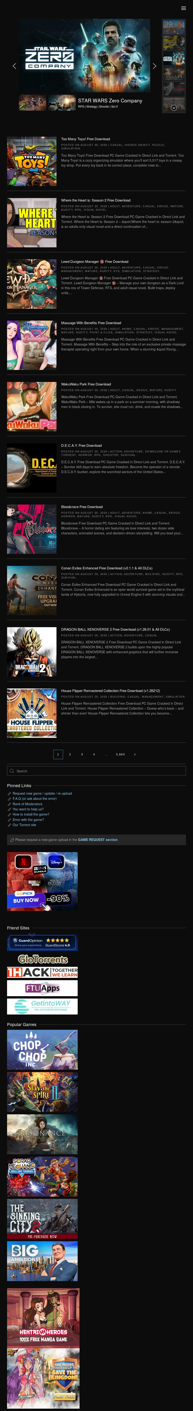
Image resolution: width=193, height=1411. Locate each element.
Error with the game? (28, 819)
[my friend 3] (42, 971)
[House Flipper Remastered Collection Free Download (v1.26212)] (31, 712)
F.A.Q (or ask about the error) (35, 798)
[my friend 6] (42, 987)
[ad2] (40, 1318)
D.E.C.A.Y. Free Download (81, 445)
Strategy (151, 271)
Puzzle (158, 145)
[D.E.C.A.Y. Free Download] (31, 467)
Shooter (111, 455)
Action (116, 451)
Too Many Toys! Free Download (85, 138)
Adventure (131, 206)
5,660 (120, 754)
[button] (183, 8)
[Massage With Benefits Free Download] (31, 344)
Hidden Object (137, 145)
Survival (128, 455)
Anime (127, 328)
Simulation (70, 148)
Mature (177, 206)
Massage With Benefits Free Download (91, 322)
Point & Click (101, 332)
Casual (116, 145)
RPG (78, 209)
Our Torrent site (24, 824)
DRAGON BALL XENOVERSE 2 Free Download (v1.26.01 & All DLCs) (115, 629)
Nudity (67, 209)
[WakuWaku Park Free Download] (31, 406)
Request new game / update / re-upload (42, 793)
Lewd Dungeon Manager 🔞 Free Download (94, 261)
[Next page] (135, 754)
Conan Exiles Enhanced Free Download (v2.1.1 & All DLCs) (107, 567)
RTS (116, 271)
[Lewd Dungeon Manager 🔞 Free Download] (31, 283)
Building (152, 574)
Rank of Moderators (27, 803)
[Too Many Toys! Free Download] (31, 161)
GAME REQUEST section (98, 839)
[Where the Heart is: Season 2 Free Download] (31, 222)
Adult (115, 206)
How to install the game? (31, 814)
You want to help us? (28, 809)
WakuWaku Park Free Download (86, 383)
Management (72, 271)
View (42, 1048)
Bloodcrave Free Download (82, 506)
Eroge (163, 206)
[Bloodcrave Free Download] (31, 528)
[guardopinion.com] (42, 941)
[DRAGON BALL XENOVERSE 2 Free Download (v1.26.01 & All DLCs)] (31, 651)
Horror (85, 455)
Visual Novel (95, 209)
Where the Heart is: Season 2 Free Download (95, 200)
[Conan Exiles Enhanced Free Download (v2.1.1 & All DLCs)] (31, 590)
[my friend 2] (42, 958)
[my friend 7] (42, 1005)
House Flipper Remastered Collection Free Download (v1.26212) (110, 690)
